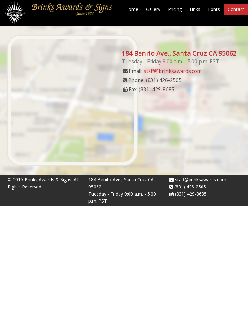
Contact (236, 9)
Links (195, 9)
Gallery (153, 9)
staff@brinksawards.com (173, 71)
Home (131, 9)
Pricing (175, 9)
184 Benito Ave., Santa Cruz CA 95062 (179, 53)
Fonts (214, 9)
